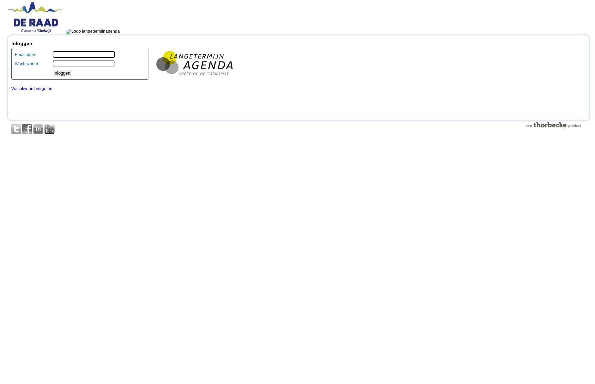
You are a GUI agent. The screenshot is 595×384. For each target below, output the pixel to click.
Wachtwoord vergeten (31, 88)
